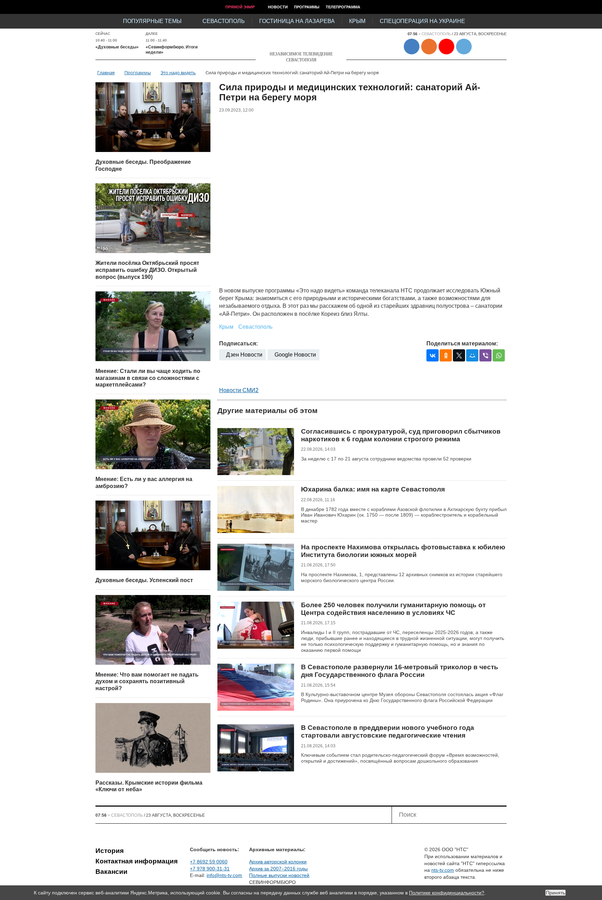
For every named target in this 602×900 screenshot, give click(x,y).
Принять (555, 892)
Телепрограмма (343, 7)
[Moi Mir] (472, 355)
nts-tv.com (442, 870)
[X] (459, 355)
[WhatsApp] (499, 355)
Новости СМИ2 (238, 390)
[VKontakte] (432, 355)
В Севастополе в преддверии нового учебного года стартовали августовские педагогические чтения (387, 731)
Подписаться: (238, 343)
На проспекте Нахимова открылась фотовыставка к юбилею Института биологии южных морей (403, 550)
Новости (278, 7)
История (109, 850)
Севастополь (223, 21)
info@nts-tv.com (224, 875)
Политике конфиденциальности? (446, 892)
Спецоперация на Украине (422, 21)
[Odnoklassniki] (446, 355)
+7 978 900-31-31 (210, 868)
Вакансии (111, 871)
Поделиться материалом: (462, 343)
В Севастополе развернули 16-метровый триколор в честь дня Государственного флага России (399, 670)
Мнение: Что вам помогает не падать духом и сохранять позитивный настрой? (147, 681)
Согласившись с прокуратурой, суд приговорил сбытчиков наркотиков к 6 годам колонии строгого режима (401, 435)
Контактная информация (136, 861)
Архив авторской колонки (278, 861)
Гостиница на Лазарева (297, 21)
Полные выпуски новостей (279, 875)
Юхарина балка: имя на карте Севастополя (373, 489)
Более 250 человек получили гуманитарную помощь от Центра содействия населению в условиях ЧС (393, 608)
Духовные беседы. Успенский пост (144, 580)
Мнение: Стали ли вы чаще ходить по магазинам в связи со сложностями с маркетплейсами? (147, 378)
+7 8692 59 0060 (208, 861)
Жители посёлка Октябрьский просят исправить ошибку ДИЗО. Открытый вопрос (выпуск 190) (147, 270)
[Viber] (485, 355)
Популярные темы (152, 21)
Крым (357, 21)
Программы (306, 7)
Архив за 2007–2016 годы (278, 868)
